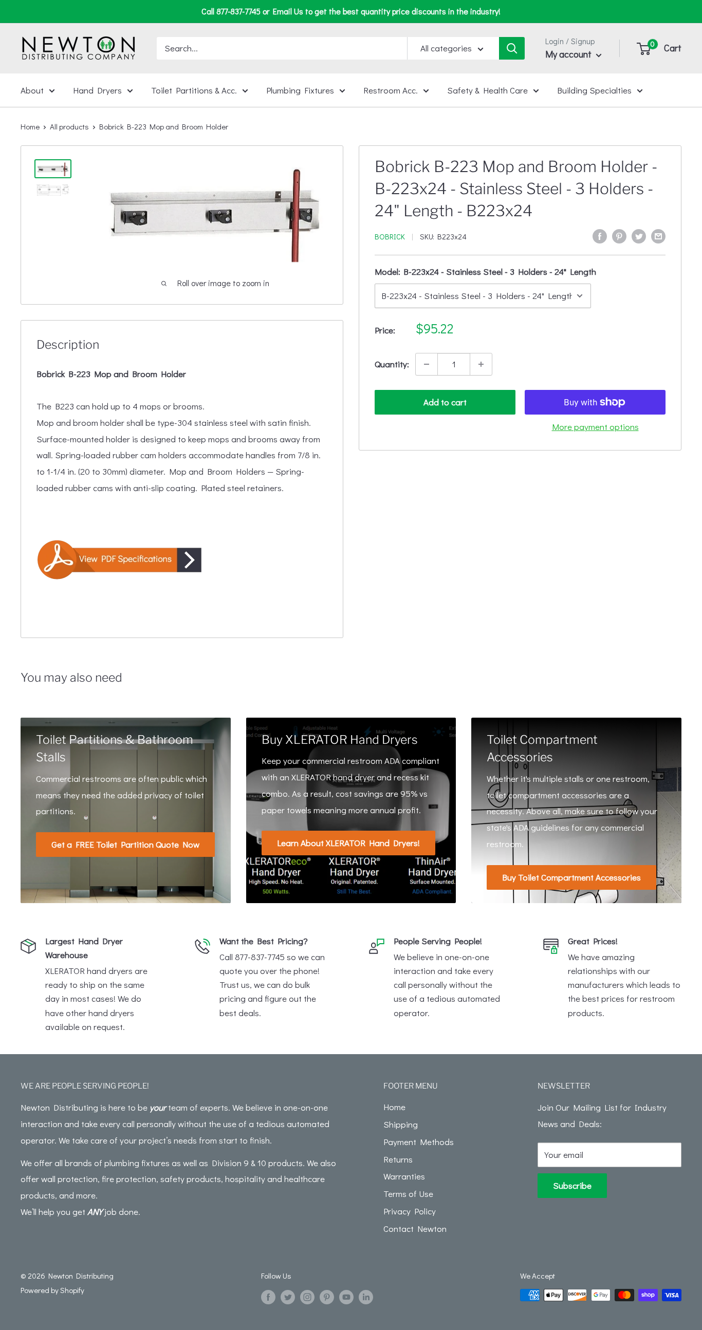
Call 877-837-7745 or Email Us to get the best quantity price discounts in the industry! (351, 11)
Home (30, 126)
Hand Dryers (97, 90)
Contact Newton (415, 1228)
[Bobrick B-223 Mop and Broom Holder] (181, 559)
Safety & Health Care (487, 90)
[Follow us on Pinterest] (327, 1296)
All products (69, 126)
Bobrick (390, 236)
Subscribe (572, 1185)
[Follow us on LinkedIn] (366, 1296)
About (32, 90)
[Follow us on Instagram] (307, 1296)
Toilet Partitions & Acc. (194, 90)
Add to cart (445, 402)
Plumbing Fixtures (300, 90)
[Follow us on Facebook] (268, 1296)
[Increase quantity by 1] (481, 364)
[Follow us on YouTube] (346, 1296)
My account (569, 54)
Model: (485, 271)
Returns (398, 1159)
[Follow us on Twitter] (288, 1296)
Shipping (400, 1124)
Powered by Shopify (52, 1290)
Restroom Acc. (390, 90)
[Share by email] (658, 235)
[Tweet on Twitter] (639, 235)
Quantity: (392, 364)
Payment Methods (418, 1142)
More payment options (595, 427)
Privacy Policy (409, 1211)
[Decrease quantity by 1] (426, 364)
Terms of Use (408, 1194)
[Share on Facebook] (600, 235)
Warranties (404, 1176)
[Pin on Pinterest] (619, 235)
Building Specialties (594, 90)
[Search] (512, 48)
